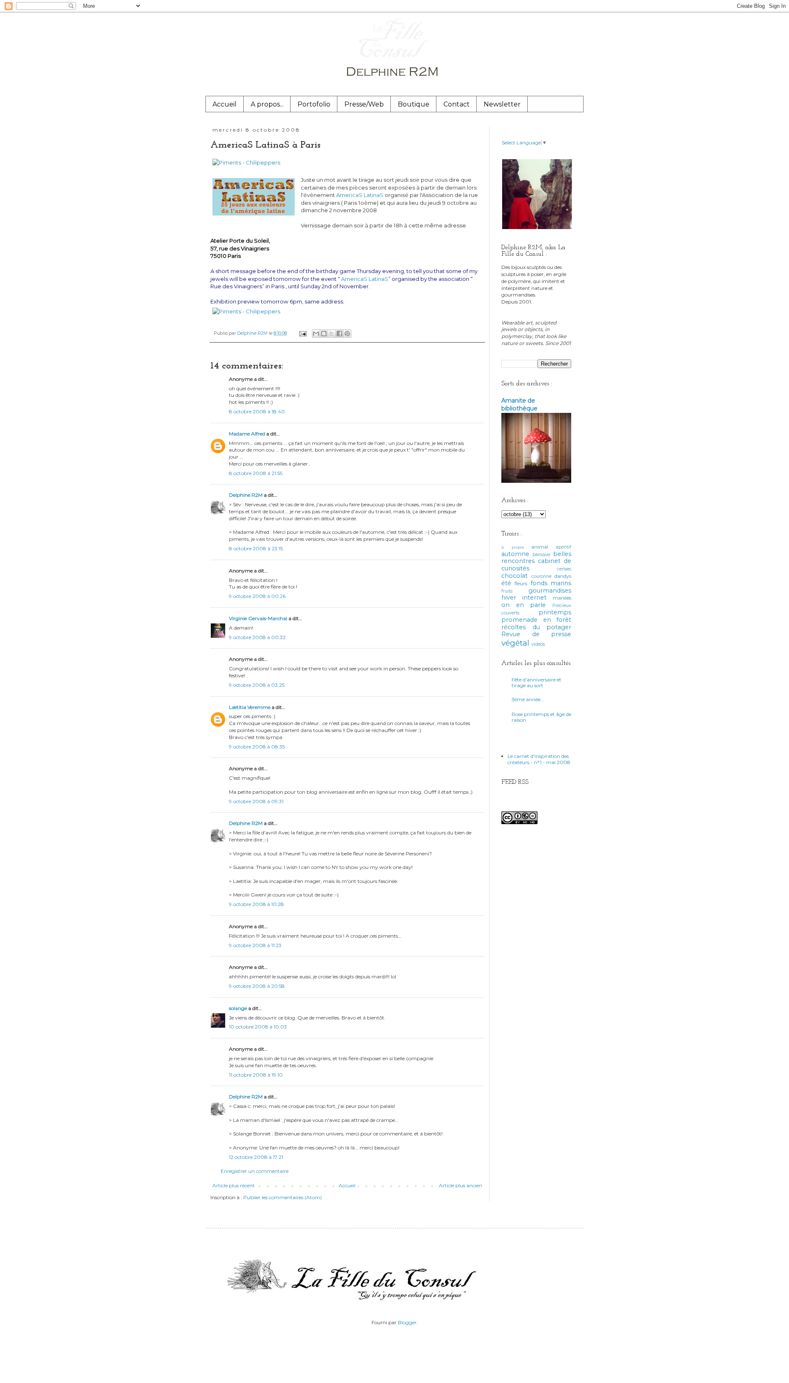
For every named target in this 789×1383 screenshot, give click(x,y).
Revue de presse (536, 634)
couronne (541, 576)
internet (534, 597)
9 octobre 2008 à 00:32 (257, 637)
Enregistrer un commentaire (254, 1171)
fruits (506, 591)
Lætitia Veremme (249, 707)
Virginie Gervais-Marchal (258, 618)
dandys (562, 576)
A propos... (267, 104)
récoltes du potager (536, 627)
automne (515, 554)
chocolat (514, 575)
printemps (555, 612)
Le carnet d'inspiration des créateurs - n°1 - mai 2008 (539, 759)
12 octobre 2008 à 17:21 (256, 1157)
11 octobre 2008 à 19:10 (256, 1075)
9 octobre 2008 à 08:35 (257, 747)
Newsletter (502, 104)
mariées (562, 598)
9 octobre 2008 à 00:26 (257, 596)
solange (238, 1008)
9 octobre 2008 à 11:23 (255, 945)
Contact (456, 104)
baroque (541, 554)
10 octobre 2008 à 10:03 (258, 1027)
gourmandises (549, 590)
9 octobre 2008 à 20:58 (257, 986)
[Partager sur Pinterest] (347, 333)
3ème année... (528, 699)
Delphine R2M (246, 495)
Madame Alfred (247, 434)
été (506, 583)
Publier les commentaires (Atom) (282, 1197)
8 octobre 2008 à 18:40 (257, 411)
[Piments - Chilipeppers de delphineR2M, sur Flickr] (246, 162)
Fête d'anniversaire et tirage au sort (536, 682)
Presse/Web (364, 104)
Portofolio (314, 104)
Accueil (224, 104)
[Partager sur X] (332, 333)
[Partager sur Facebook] (339, 333)
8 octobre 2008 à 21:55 (255, 473)
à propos (512, 547)
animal (539, 547)
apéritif (563, 547)
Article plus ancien (460, 1185)
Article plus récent (233, 1185)
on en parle (523, 605)
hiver (508, 597)
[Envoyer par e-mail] (316, 333)
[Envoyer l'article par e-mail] (302, 333)
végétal (515, 643)
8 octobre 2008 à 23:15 (256, 548)
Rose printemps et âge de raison (541, 717)
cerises (564, 569)
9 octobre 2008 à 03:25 (256, 685)
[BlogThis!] (324, 333)
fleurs (520, 583)
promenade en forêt (536, 619)
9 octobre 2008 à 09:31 (256, 801)
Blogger (407, 1322)
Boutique (413, 104)
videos (538, 644)
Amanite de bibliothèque (519, 404)
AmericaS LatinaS (360, 195)
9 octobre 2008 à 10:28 (256, 904)
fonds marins (551, 583)
